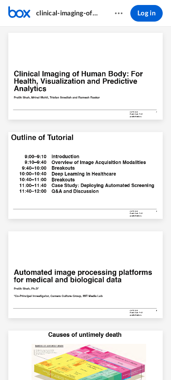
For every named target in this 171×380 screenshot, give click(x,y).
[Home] (19, 13)
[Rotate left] (109, 359)
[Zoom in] (93, 360)
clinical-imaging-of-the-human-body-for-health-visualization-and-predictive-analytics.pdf (67, 13)
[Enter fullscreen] (140, 359)
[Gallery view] (125, 359)
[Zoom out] (65, 360)
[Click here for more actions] (118, 13)
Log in (146, 13)
